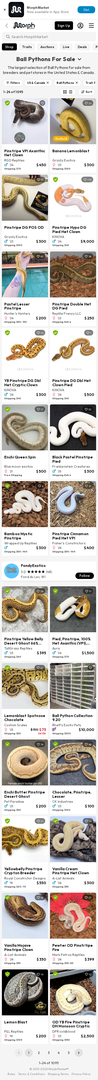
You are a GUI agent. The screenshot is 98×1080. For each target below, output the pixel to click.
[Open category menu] (79, 59)
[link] (49, 571)
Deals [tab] (82, 47)
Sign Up (64, 25)
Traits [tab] (27, 47)
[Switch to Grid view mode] (65, 92)
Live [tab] (66, 47)
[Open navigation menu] (91, 26)
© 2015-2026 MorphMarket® (49, 1069)
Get (86, 10)
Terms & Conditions (31, 1074)
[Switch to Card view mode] (70, 92)
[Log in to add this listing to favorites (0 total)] (42, 103)
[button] (13, 82)
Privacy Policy (81, 1074)
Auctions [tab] (47, 47)
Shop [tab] (9, 47)
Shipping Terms (58, 1074)
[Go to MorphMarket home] (24, 25)
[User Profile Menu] (80, 26)
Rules (11, 1074)
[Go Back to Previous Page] (7, 25)
